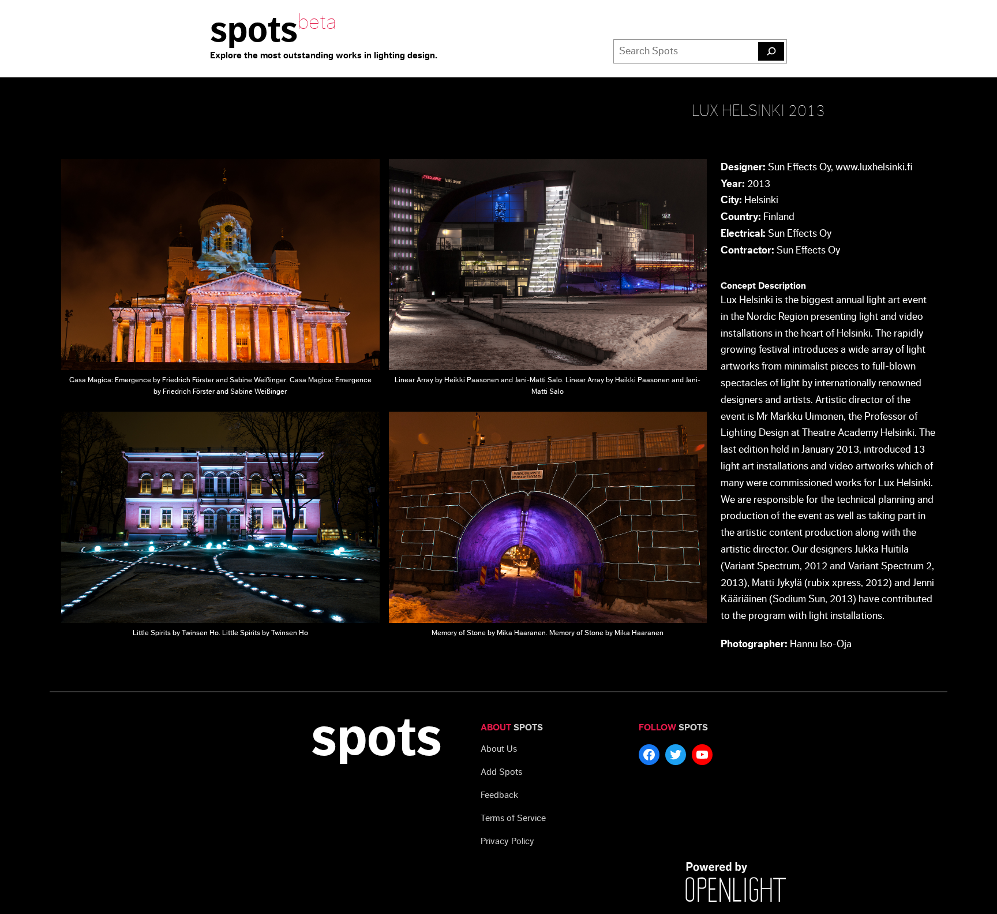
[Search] (771, 51)
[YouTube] (702, 754)
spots (254, 30)
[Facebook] (649, 754)
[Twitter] (675, 754)
